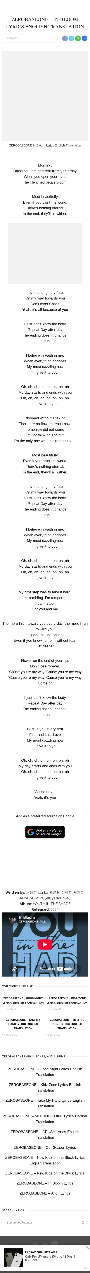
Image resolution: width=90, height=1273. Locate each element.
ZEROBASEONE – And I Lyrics (45, 1193)
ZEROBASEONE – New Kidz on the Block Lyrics (45, 1173)
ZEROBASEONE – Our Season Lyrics (45, 1147)
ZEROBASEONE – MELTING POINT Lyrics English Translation (67, 1024)
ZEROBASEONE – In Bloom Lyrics (45, 1183)
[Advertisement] (45, 96)
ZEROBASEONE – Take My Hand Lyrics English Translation (23, 1024)
